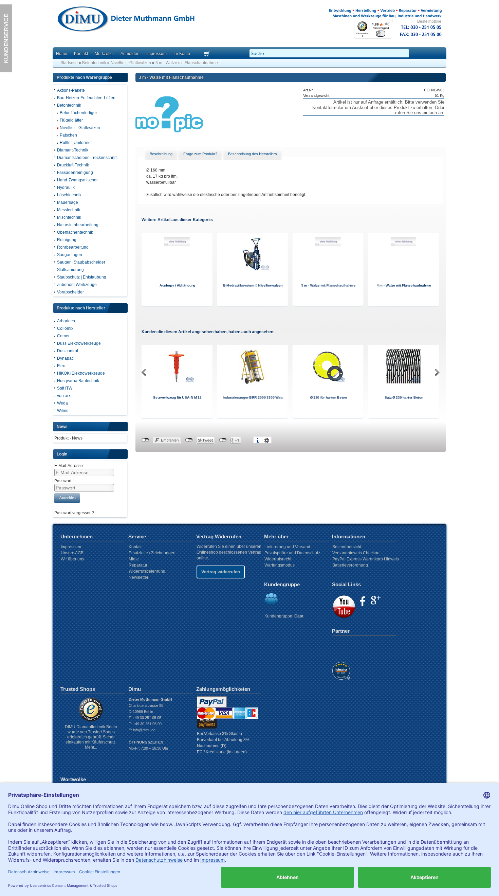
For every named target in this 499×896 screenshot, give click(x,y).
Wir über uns (72, 559)
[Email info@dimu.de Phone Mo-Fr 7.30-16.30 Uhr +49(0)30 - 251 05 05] (6, 71)
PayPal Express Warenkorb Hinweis (365, 559)
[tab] (161, 154)
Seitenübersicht (346, 546)
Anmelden (130, 53)
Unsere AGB (72, 553)
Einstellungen (267, 440)
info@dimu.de (144, 730)
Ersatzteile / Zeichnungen (152, 553)
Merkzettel (104, 53)
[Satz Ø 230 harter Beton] (403, 382)
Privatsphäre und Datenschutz (292, 553)
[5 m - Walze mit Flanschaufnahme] (328, 245)
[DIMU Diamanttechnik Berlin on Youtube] (343, 606)
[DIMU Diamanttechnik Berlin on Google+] (376, 600)
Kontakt (81, 53)
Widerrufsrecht (277, 559)
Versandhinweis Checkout (356, 553)
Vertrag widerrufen (220, 571)
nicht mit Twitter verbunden (189, 440)
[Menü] (388, 24)
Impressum (156, 53)
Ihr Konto (181, 53)
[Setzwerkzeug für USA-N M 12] (177, 382)
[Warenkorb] (215, 54)
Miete (134, 559)
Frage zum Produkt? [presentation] (200, 154)
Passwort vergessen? (74, 512)
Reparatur (138, 565)
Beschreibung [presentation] (161, 154)
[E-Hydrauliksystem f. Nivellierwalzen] (253, 270)
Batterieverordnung (350, 565)
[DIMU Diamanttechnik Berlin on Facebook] (362, 601)
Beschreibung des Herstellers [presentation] (252, 154)
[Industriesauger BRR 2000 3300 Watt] (252, 384)
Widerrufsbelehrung (147, 571)
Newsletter (138, 577)
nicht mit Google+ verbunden (223, 440)
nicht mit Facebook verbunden (145, 440)
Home (61, 53)
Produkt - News (68, 438)
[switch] (381, 33)
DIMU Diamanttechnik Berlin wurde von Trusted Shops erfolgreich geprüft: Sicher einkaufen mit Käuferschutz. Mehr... (91, 737)
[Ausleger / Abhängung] (177, 245)
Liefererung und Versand (287, 546)
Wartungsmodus (279, 565)
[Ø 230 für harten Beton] (328, 382)
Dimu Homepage (126, 20)
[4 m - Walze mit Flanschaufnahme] (403, 245)
